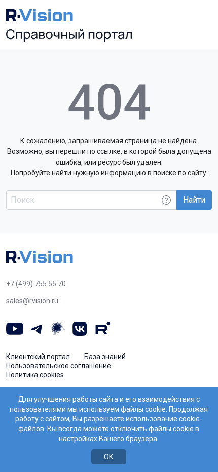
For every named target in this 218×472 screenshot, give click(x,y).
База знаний (105, 356)
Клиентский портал (38, 356)
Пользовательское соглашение (58, 366)
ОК (109, 457)
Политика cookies (35, 375)
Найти (194, 200)
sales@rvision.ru (32, 301)
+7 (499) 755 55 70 (36, 284)
